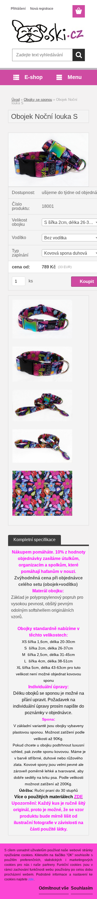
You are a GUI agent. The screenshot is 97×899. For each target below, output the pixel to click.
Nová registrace (41, 9)
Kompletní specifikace (34, 539)
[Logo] (48, 31)
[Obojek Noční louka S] (48, 135)
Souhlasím (82, 888)
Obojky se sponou (38, 100)
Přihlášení (18, 9)
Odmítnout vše (54, 888)
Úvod (16, 100)
